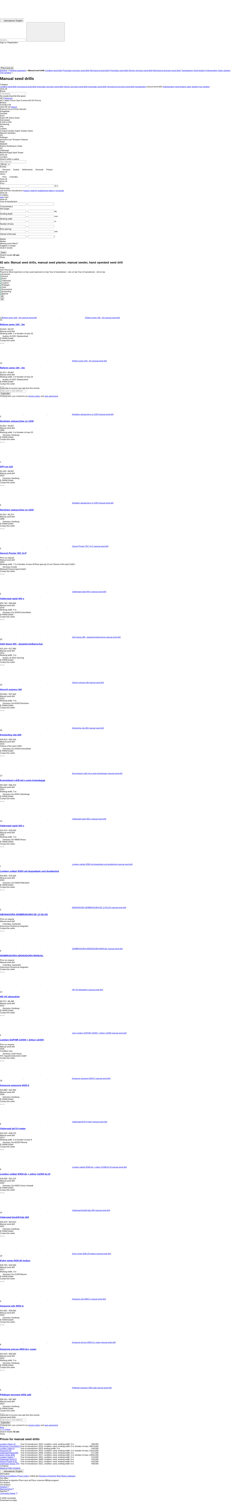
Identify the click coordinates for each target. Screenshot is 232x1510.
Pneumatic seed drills (119, 71)
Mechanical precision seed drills (167, 71)
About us (4, 1468)
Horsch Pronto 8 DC (8, 1462)
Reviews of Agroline (47, 1476)
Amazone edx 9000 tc (12, 1306)
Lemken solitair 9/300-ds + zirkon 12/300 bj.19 (25, 1174)
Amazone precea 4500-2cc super (18, 1349)
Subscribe (5, 394)
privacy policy (34, 396)
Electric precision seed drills (141, 71)
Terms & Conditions (8, 1476)
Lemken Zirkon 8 (7, 1448)
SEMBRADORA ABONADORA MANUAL (22, 955)
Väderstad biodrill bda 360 (14, 1217)
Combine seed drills (53, 71)
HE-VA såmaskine (10, 996)
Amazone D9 (5, 1451)
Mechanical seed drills (99, 71)
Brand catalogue (68, 1476)
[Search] (45, 32)
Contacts (16, 1468)
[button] (116, 55)
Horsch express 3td (11, 689)
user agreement (51, 396)
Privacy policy (23, 1476)
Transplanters (187, 71)
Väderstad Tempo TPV (9, 1464)
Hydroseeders (211, 71)
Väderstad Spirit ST (8, 1459)
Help (10, 1468)
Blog (59, 1476)
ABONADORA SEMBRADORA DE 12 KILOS (24, 914)
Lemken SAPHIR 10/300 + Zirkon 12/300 (22, 1040)
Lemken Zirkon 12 (7, 1444)
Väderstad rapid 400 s (12, 598)
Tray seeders (5, 73)
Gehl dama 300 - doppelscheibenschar (21, 644)
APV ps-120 (6, 466)
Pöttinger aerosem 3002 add (15, 1394)
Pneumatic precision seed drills (76, 71)
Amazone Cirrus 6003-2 (10, 1446)
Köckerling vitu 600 (10, 735)
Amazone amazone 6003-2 (14, 1085)
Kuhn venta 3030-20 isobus (15, 1260)
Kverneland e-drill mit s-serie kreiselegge (22, 780)
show (3, 253)
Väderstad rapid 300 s (12, 825)
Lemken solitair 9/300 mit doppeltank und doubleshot (29, 871)
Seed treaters (199, 71)
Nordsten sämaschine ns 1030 (17, 421)
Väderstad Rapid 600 (9, 1453)
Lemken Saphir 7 (7, 1457)
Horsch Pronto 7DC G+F (13, 553)
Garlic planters (224, 71)
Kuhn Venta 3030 (7, 1455)
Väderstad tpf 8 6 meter (13, 1128)
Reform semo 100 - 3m (12, 324)
